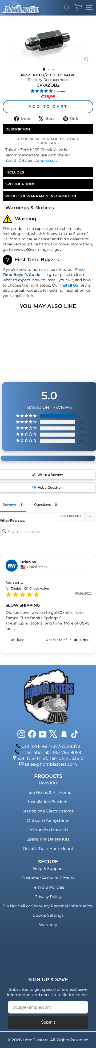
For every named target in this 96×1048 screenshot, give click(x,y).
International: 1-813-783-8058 (50, 752)
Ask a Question (50, 487)
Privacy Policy (48, 896)
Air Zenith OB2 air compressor (37, 158)
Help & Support (48, 868)
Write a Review (50, 474)
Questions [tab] (42, 504)
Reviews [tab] (10, 504)
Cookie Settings (48, 915)
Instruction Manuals (48, 829)
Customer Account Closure (48, 877)
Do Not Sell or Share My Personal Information (48, 905)
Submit (48, 1022)
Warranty (48, 924)
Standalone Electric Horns (48, 811)
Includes (14, 172)
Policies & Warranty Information (40, 196)
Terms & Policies (48, 887)
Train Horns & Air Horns (48, 792)
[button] (77, 640)
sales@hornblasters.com (51, 764)
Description (17, 129)
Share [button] (19, 640)
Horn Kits (48, 782)
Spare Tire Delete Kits (48, 839)
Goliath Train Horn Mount (48, 848)
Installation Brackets (48, 801)
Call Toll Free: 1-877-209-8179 (50, 746)
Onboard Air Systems (48, 820)
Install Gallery (73, 285)
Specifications (20, 184)
